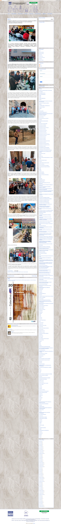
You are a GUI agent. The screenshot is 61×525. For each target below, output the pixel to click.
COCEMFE (40, 178)
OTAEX (40, 371)
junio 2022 (40, 497)
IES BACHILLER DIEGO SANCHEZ (43, 333)
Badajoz (40, 154)
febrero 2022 (41, 502)
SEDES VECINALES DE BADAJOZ (43, 403)
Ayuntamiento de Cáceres (42, 126)
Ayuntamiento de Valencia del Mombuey (44, 148)
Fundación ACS (41, 322)
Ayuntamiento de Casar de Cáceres (44, 127)
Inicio (9, 13)
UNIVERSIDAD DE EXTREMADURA (44, 430)
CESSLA (40, 170)
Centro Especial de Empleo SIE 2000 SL (44, 166)
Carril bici (40, 161)
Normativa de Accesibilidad (14, 325)
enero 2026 (40, 449)
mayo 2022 (40, 498)
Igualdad (40, 341)
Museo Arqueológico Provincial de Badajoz (44, 358)
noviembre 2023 (41, 478)
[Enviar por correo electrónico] (14, 270)
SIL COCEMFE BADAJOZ (42, 414)
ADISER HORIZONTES (42, 98)
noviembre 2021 (41, 506)
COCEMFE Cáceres (41, 181)
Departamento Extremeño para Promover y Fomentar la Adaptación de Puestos (45, 248)
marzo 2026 (40, 446)
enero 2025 (40, 461)
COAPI (40, 177)
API (39, 109)
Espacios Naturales (41, 306)
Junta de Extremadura (42, 354)
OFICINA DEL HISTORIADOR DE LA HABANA (45, 367)
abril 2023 (40, 486)
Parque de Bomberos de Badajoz (43, 375)
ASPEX (40, 122)
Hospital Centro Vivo (42, 330)
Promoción (40, 387)
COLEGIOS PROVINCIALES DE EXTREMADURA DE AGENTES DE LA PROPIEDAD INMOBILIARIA (46, 191)
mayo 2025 (40, 457)
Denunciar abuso (42, 86)
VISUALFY (40, 434)
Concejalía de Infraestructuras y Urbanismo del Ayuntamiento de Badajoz (45, 204)
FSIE (40, 321)
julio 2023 (40, 482)
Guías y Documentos (38, 13)
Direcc (40, 254)
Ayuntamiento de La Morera (43, 135)
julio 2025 (40, 454)
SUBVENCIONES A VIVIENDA (43, 418)
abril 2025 (40, 458)
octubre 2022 (41, 493)
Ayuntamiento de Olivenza (42, 142)
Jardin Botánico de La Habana (43, 353)
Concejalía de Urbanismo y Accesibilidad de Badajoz (46, 210)
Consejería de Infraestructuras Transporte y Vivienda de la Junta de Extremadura (46, 231)
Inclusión (40, 345)
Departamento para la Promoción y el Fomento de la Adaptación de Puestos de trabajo (46, 250)
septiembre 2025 (41, 453)
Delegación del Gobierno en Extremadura (44, 246)
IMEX (40, 342)
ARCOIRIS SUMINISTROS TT (43, 112)
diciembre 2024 (41, 462)
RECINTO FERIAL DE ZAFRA (43, 392)
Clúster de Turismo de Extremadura (44, 174)
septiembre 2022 (41, 494)
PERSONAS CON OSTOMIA (43, 379)
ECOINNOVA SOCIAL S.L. (42, 293)
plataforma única (41, 380)
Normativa (26, 13)
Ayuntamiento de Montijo (42, 139)
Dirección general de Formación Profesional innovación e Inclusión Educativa (45, 270)
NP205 (9, 278)
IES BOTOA (40, 334)
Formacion (40, 317)
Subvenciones (31, 13)
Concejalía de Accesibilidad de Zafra (44, 201)
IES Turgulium (41, 337)
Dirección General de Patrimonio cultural (44, 277)
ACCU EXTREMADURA (42, 94)
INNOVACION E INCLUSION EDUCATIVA (44, 346)
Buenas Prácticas (13, 13)
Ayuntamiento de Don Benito (43, 130)
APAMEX (40, 108)
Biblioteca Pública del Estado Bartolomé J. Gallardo (46, 157)
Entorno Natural (41, 298)
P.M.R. (40, 372)
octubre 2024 (41, 465)
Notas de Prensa (20, 13)
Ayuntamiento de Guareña (42, 131)
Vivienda (40, 435)
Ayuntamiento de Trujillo (42, 146)
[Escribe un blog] (15, 270)
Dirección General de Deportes (43, 265)
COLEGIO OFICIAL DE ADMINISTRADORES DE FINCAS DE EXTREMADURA (45, 189)
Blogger (34, 523)
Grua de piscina (41, 329)
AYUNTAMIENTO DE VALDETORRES (44, 147)
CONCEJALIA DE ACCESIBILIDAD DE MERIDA (45, 198)
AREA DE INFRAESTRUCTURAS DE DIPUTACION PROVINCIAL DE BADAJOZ (46, 114)
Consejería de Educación (42, 225)
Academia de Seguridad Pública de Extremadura (45, 90)
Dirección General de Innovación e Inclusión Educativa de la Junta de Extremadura (45, 272)
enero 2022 (40, 503)
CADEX (40, 158)
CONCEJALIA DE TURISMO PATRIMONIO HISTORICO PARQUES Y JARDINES (44, 206)
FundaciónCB (41, 326)
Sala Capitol (40, 397)
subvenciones (41, 415)
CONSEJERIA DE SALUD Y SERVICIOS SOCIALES (46, 237)
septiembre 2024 (41, 466)
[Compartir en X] (16, 270)
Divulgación (40, 292)
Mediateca (44, 13)
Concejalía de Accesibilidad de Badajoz (44, 197)
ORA (39, 368)
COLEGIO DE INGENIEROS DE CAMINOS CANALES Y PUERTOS (44, 187)
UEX (39, 426)
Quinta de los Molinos (42, 389)
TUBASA (40, 422)
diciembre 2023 (41, 477)
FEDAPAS (40, 313)
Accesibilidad (41, 91)
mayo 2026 (40, 444)
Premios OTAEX (50, 13)
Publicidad (40, 388)
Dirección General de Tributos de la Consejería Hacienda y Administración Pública (45, 282)
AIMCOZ (40, 104)
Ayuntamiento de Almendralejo (43, 123)
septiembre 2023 (41, 481)
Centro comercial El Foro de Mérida (44, 165)
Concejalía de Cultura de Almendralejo (44, 202)
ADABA (40, 95)
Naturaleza (40, 361)
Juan (40, 64)
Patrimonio (40, 376)
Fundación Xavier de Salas (42, 325)
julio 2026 (40, 441)
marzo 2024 (40, 473)
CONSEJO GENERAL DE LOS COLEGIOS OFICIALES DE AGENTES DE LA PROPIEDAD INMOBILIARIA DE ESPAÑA (45, 242)
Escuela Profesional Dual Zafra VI (43, 305)
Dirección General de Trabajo (43, 280)
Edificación (40, 294)
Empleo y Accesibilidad (42, 297)
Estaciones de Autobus (42, 309)
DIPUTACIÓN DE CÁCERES (43, 253)
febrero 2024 (41, 474)
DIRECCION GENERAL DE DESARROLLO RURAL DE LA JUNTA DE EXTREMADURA (45, 267)
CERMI (40, 169)
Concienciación (41, 213)
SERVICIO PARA (41, 409)
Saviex (40, 400)
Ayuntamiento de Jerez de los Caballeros (44, 134)
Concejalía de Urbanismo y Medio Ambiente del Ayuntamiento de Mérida (45, 212)
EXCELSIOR (40, 310)
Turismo (40, 423)
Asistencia (40, 119)
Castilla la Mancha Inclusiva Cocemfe (44, 162)
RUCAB (40, 396)
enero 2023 (40, 489)
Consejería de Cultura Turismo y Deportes (44, 222)
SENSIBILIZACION (41, 406)
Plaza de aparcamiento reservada (43, 383)
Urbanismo (40, 431)
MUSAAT (40, 357)
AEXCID (40, 99)
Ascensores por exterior (42, 115)
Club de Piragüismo (41, 173)
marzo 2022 (40, 501)
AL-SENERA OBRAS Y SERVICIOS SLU (44, 105)
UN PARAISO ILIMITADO (42, 427)
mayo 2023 (40, 485)
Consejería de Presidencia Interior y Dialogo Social (46, 236)
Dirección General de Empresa (43, 268)
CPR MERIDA (41, 245)
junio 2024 (40, 469)
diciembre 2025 (41, 450)
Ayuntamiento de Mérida (42, 138)
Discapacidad (41, 289)
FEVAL (40, 314)
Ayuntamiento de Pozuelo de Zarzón (44, 143)
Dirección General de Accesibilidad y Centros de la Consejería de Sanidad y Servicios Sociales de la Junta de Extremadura (45, 263)
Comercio (40, 192)
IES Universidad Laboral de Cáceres (44, 338)
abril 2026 (40, 445)
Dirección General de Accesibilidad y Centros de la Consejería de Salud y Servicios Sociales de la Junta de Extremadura (46, 261)
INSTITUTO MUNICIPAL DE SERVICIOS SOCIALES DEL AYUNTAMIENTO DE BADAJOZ (46, 348)
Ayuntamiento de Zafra (42, 153)
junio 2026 (40, 442)
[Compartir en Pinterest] (17, 270)
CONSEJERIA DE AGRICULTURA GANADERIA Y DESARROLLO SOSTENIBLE (45, 219)
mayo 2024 (40, 470)
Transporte (40, 419)
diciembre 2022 (41, 490)
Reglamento (40, 393)
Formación (40, 318)
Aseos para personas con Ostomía (43, 118)
